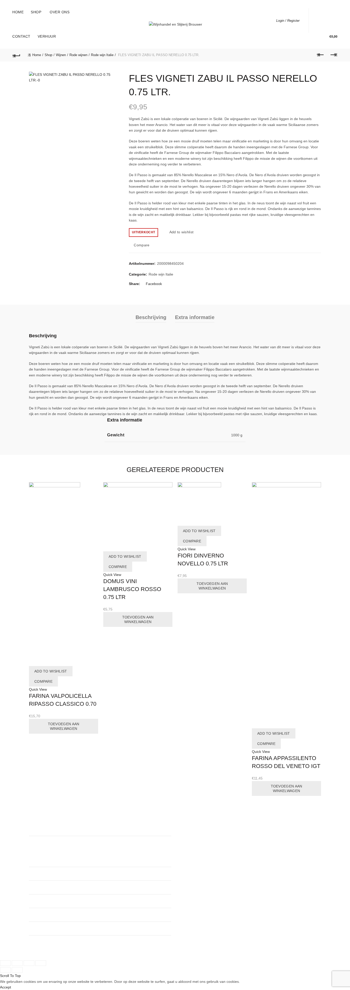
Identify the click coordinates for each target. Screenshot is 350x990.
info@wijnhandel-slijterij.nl (130, 915)
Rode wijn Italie (102, 55)
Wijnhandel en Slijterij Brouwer (66, 951)
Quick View (38, 689)
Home (18, 12)
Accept (5, 987)
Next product (333, 55)
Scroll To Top (10, 976)
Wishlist (335, 18)
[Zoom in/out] (40, 963)
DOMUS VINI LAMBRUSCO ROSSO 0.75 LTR (132, 589)
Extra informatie (194, 317)
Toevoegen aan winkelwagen (63, 726)
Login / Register (288, 21)
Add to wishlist (181, 232)
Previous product (320, 55)
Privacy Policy (190, 848)
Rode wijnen (78, 55)
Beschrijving (151, 317)
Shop (36, 12)
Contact (21, 36)
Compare (141, 245)
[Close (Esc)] (5, 963)
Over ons (59, 12)
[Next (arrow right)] (17, 970)
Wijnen (61, 55)
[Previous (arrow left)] (5, 970)
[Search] (320, 20)
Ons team (187, 831)
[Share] (17, 963)
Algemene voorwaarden (198, 842)
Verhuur (47, 36)
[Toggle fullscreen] (29, 963)
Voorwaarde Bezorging (197, 854)
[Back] (16, 55)
